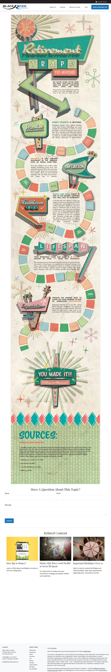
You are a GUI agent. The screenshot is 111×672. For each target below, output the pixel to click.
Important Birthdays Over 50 (88, 563)
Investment (32, 652)
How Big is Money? (16, 563)
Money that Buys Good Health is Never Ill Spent (55, 565)
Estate (31, 654)
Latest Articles (33, 665)
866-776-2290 (12, 652)
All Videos (32, 667)
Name (7, 493)
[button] (53, 7)
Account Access (102, 2)
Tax (30, 658)
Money (31, 660)
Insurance (32, 656)
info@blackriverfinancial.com (10, 662)
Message (8, 505)
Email (58, 493)
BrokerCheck (87, 651)
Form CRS (53, 648)
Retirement (32, 650)
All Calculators (33, 669)
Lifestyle (31, 662)
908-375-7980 (10, 650)
